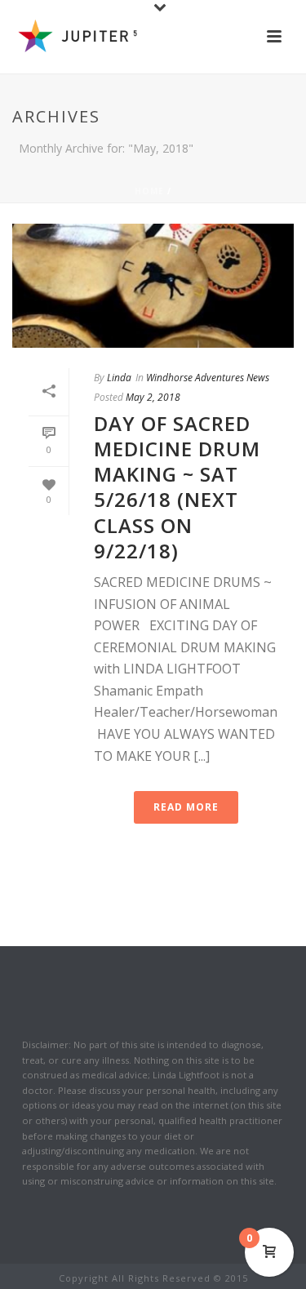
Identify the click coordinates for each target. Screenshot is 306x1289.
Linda (119, 377)
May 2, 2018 (153, 397)
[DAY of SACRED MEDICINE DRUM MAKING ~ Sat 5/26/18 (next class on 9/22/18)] (153, 286)
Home (149, 191)
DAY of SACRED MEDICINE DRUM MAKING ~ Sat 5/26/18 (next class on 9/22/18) (177, 487)
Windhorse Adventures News (207, 377)
